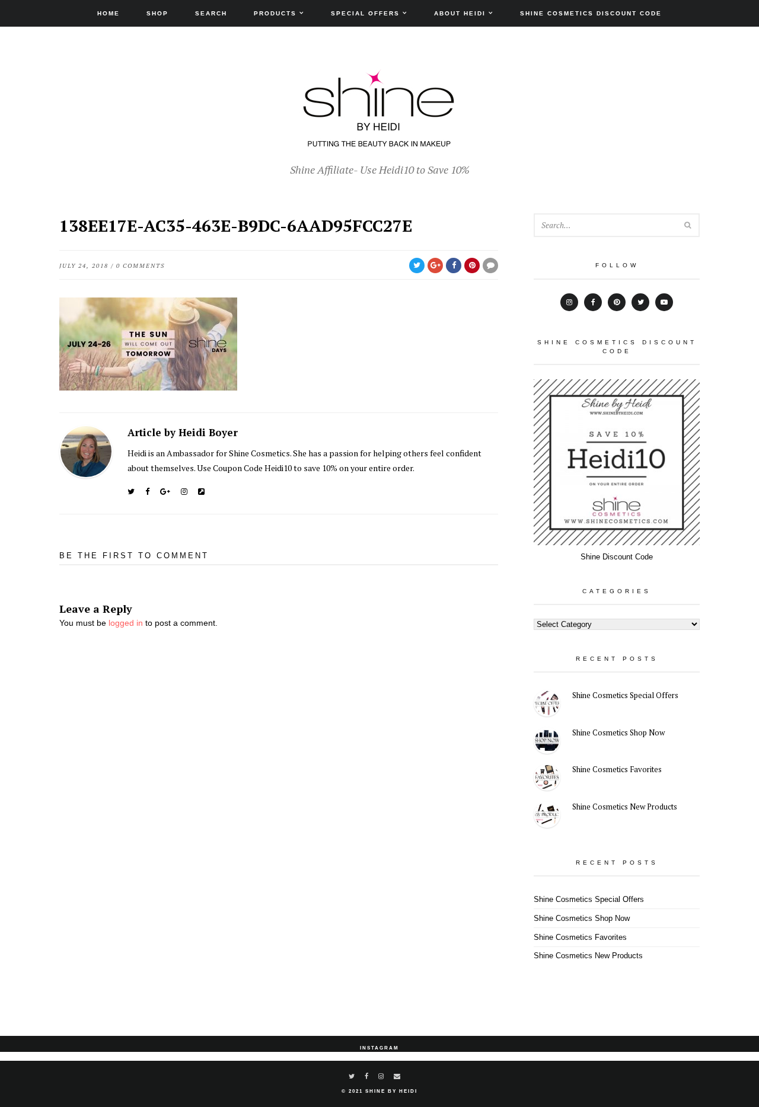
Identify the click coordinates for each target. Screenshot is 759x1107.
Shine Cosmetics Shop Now (618, 732)
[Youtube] (664, 302)
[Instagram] (184, 491)
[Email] (397, 1076)
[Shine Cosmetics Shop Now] (547, 742)
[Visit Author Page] (86, 451)
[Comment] (490, 265)
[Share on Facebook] (453, 265)
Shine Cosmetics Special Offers (625, 695)
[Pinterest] (617, 302)
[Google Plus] (165, 491)
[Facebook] (147, 491)
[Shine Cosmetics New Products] (547, 816)
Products (275, 13)
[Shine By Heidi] (379, 140)
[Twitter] (131, 491)
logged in (126, 623)
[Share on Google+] (435, 265)
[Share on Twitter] (417, 265)
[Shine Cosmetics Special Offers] (547, 705)
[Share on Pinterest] (472, 265)
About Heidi (460, 13)
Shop (157, 13)
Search (211, 13)
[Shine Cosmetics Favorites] (547, 779)
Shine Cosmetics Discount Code (591, 13)
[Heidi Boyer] (201, 491)
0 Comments (140, 266)
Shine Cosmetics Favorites (617, 769)
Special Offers (365, 13)
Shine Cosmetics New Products (624, 806)
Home (108, 13)
